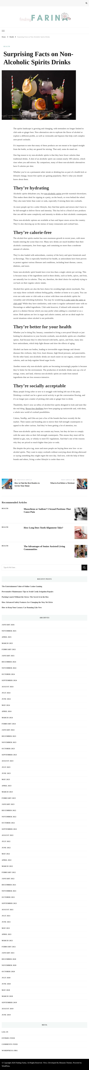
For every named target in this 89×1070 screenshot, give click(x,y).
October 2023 (8, 749)
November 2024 (9, 668)
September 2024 (9, 680)
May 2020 (6, 990)
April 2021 (6, 934)
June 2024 (6, 699)
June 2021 (6, 922)
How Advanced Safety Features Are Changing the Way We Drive (27, 602)
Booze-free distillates (34, 408)
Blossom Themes (65, 1063)
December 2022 (9, 810)
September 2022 (9, 829)
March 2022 (7, 866)
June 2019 (6, 1015)
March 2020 (7, 996)
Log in (5, 1032)
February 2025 (9, 649)
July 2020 (6, 978)
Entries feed (8, 1038)
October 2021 (8, 897)
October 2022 (8, 823)
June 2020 (6, 984)
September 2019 (9, 1002)
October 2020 (8, 971)
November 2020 (9, 965)
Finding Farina (21, 1063)
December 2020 (9, 959)
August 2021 (7, 910)
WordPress (6, 1066)
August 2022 (7, 835)
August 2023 (7, 761)
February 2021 (9, 947)
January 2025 (8, 656)
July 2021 (6, 916)
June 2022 (6, 848)
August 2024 (7, 687)
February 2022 (9, 872)
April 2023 (6, 786)
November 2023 (9, 742)
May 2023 (6, 779)
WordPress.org (10, 1050)
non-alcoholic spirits (52, 193)
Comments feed (10, 1044)
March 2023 (7, 792)
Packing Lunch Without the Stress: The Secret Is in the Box (25, 597)
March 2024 (7, 718)
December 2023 (9, 736)
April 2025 (6, 637)
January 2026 (8, 625)
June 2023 (6, 773)
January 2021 (8, 953)
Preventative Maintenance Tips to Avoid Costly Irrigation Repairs (27, 592)
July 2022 (6, 841)
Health (6, 46)
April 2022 (6, 860)
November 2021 (9, 891)
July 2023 (6, 767)
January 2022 (8, 879)
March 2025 (7, 643)
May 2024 (6, 705)
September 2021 (9, 903)
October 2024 (8, 674)
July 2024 (6, 693)
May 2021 (6, 928)
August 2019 (7, 1009)
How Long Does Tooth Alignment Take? (43, 527)
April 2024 (6, 711)
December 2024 (9, 662)
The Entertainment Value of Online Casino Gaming (22, 586)
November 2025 (9, 631)
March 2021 (7, 940)
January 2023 (8, 804)
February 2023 (9, 798)
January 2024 (8, 730)
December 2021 (9, 885)
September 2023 (9, 755)
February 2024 (9, 724)
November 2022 (9, 817)
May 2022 (6, 854)
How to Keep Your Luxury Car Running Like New (22, 607)
